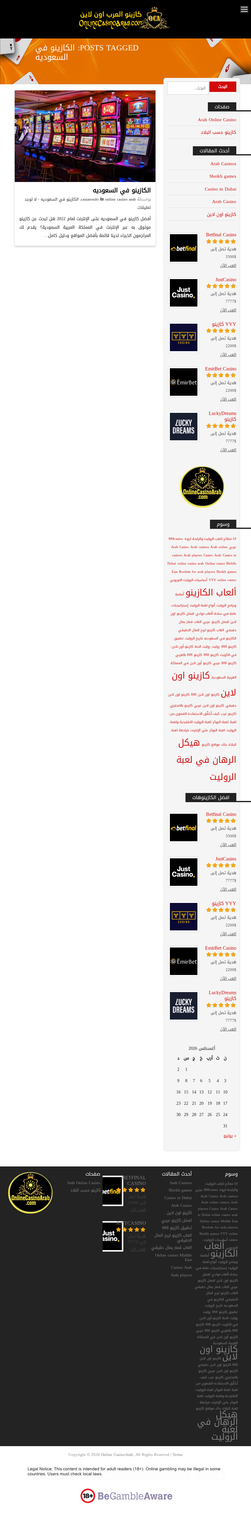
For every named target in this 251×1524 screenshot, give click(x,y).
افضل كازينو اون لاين (220, 1277)
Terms (177, 1454)
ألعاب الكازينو (210, 592)
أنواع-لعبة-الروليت (202, 605)
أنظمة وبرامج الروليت (219, 1258)
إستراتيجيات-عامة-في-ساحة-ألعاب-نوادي (216, 1271)
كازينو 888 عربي (224, 663)
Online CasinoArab (117, 1454)
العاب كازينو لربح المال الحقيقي (201, 630)
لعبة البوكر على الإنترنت (207, 730)
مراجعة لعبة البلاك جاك (219, 1405)
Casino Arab (212, 555)
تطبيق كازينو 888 (177, 1227)
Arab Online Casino (217, 119)
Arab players (193, 555)
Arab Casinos (223, 163)
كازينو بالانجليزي (181, 705)
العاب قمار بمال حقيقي (171, 1247)
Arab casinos (199, 547)
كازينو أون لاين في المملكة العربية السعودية (217, 1340)
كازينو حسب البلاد (218, 132)
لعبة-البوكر (220, 722)
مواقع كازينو (211, 744)
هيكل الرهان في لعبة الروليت (206, 759)
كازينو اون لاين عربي (209, 705)
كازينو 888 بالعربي (188, 655)
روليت (216, 646)
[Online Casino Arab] (123, 29)
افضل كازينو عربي (216, 622)
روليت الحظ (202, 646)
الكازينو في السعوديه (122, 190)
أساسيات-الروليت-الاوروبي (188, 580)
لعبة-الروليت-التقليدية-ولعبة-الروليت (216, 1393)
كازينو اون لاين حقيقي (214, 1365)
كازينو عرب (228, 714)
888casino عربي (206, 1190)
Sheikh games (222, 176)
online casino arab (120, 199)
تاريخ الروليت (194, 638)
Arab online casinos (215, 1202)
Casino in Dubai (220, 188)
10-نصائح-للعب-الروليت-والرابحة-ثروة (210, 539)
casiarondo (90, 199)
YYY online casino (222, 580)
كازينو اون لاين (221, 214)
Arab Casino (224, 201)
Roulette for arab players (197, 572)
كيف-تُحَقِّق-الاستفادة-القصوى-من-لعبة (216, 1383)
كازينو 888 (211, 655)
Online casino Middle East (173, 1257)
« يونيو (229, 1136)
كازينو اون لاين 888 (205, 694)
